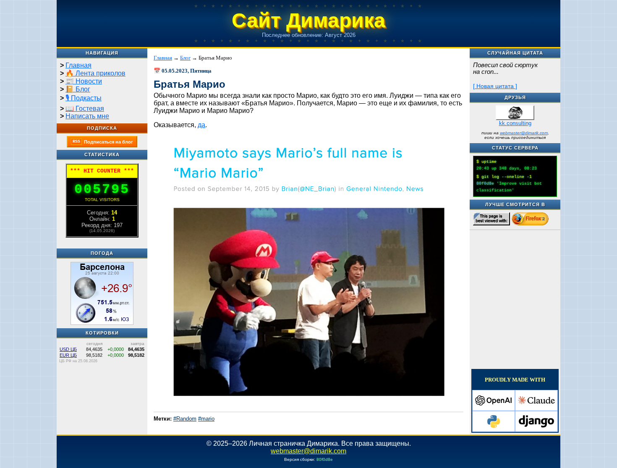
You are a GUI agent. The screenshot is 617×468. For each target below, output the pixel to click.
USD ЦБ (68, 349)
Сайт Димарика (308, 20)
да (201, 124)
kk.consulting (515, 123)
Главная (78, 65)
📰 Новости (83, 81)
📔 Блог (77, 89)
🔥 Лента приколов (95, 73)
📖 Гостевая (84, 108)
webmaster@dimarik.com (524, 133)
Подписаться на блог (103, 141)
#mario (206, 419)
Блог (185, 58)
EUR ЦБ (68, 355)
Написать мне (87, 116)
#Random (184, 419)
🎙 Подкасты (83, 98)
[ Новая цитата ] (495, 86)
